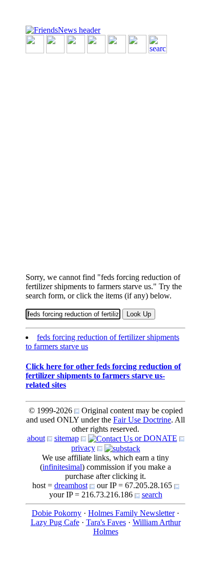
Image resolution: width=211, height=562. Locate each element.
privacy (83, 448)
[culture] (76, 43)
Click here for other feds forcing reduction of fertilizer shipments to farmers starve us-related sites (103, 375)
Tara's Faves (106, 522)
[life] (137, 43)
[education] (96, 43)
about (36, 438)
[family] (117, 43)
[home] (63, 29)
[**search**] (158, 43)
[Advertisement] (105, 159)
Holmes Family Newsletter (131, 513)
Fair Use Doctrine (142, 419)
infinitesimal (62, 467)
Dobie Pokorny (56, 513)
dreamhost (71, 485)
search (152, 494)
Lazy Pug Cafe (55, 522)
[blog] (55, 43)
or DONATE (155, 438)
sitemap (66, 438)
